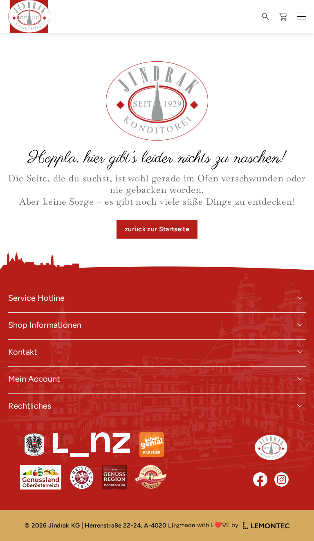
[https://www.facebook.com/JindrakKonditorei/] (260, 479)
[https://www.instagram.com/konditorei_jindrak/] (281, 479)
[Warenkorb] (284, 16)
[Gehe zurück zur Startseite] (271, 447)
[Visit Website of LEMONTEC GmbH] (266, 525)
